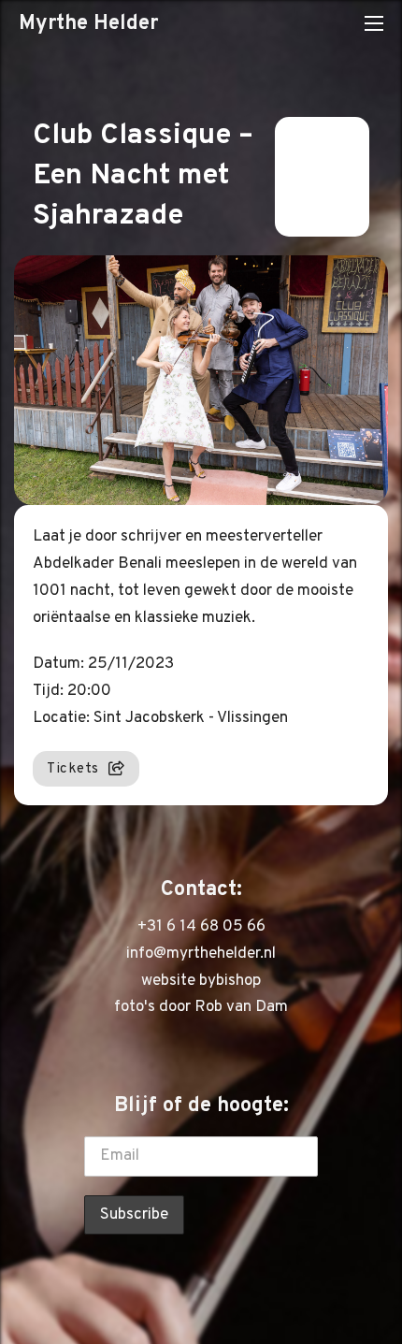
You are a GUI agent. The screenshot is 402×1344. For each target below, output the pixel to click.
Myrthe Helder (88, 23)
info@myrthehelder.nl (201, 954)
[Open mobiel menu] (374, 23)
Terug (311, 176)
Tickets (73, 768)
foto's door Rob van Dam (201, 1007)
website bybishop (201, 981)
